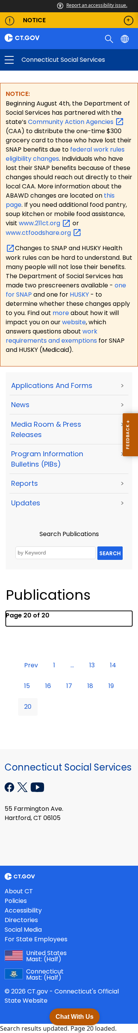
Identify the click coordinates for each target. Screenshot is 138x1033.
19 (111, 686)
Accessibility (23, 910)
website (74, 322)
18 (90, 686)
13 (92, 665)
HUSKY (80, 294)
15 (27, 686)
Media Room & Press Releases (46, 429)
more (62, 313)
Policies (16, 900)
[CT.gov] (34, 38)
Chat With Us (75, 1016)
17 (69, 686)
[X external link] (23, 786)
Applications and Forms (51, 385)
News (20, 404)
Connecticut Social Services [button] (39, 60)
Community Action (71, 121)
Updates (25, 503)
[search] (110, 38)
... (72, 665)
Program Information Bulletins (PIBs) (47, 459)
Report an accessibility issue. (96, 5)
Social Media (23, 929)
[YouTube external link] (37, 786)
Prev (31, 665)
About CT (19, 891)
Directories (21, 920)
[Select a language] (125, 38)
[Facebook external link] (10, 786)
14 (113, 665)
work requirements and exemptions (51, 336)
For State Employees (36, 939)
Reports (24, 483)
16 (48, 686)
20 (27, 706)
